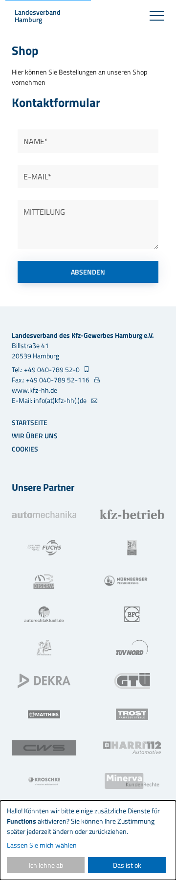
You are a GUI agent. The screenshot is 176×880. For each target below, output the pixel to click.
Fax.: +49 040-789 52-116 (51, 380)
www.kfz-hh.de (34, 390)
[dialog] (88, 840)
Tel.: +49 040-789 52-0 (46, 369)
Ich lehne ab (46, 865)
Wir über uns (35, 435)
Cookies (25, 449)
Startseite (29, 422)
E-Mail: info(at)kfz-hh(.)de (50, 400)
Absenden (88, 272)
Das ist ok (127, 865)
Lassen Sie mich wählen (42, 845)
